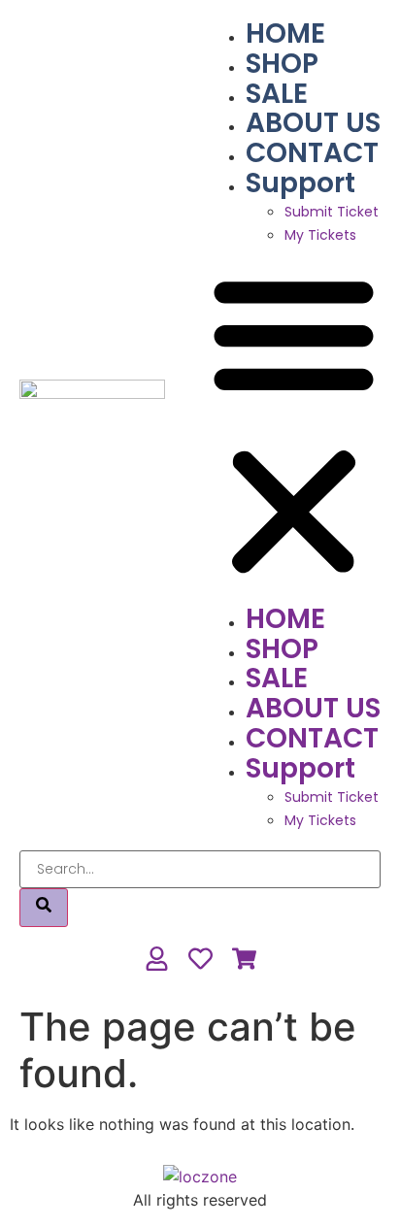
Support (300, 183)
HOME (285, 33)
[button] (294, 425)
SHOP (282, 64)
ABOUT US (313, 123)
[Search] (43, 907)
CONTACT (312, 153)
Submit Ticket (331, 211)
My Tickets (320, 235)
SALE (277, 94)
